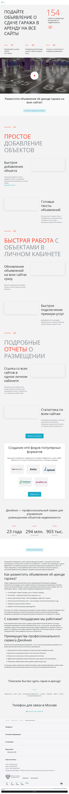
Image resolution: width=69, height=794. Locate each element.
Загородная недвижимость (34, 696)
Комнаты (42, 694)
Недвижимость (8, 694)
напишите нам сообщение (35, 711)
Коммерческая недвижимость (31, 694)
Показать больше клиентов (34, 550)
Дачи (15, 694)
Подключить (34, 494)
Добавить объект (9, 185)
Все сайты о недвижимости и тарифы (34, 110)
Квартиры (49, 694)
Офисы (55, 694)
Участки (61, 694)
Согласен (35, 791)
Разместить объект (35, 436)
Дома (19, 694)
